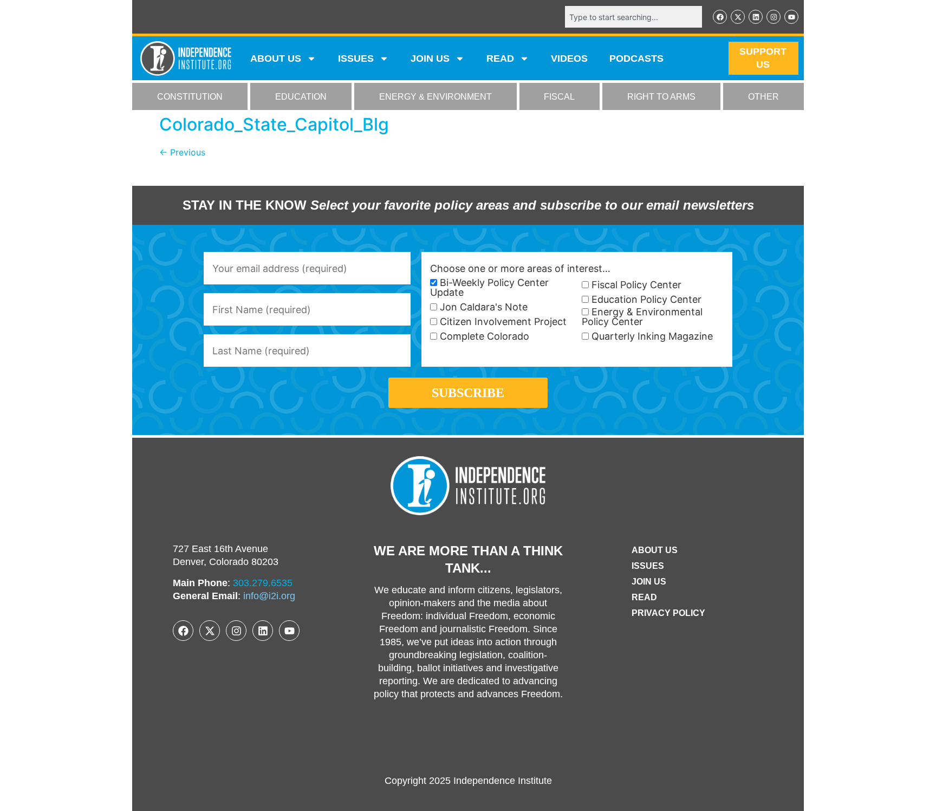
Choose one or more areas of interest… (520, 269)
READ (500, 58)
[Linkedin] (756, 17)
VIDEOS (569, 58)
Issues (356, 58)
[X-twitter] (738, 17)
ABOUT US (275, 58)
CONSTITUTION (190, 96)
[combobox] (633, 17)
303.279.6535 (262, 583)
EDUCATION (301, 96)
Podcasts (636, 58)
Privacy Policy (668, 613)
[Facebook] (720, 17)
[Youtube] (791, 17)
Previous (182, 152)
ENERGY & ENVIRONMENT (435, 96)
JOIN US (430, 58)
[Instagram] (773, 17)
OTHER (763, 96)
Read (644, 597)
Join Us (649, 581)
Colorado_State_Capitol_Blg (274, 124)
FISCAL (559, 96)
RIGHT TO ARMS (661, 96)
